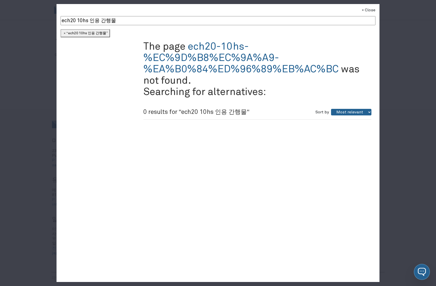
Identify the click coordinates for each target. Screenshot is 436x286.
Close (370, 10)
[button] (422, 272)
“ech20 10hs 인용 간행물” (87, 33)
